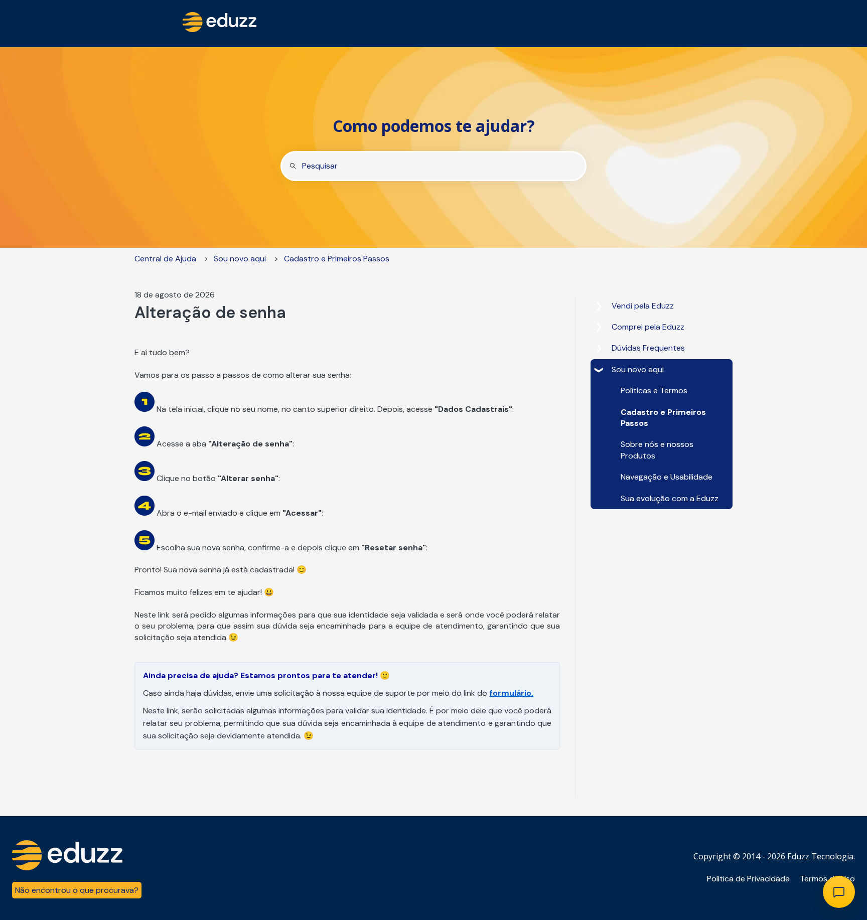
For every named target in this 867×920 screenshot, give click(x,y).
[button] (599, 306)
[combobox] (433, 166)
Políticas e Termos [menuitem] (654, 390)
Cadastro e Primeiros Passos (336, 258)
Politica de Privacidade (748, 878)
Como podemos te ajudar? (434, 125)
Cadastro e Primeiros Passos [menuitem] (663, 417)
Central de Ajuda (165, 258)
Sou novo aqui (240, 258)
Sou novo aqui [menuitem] (638, 369)
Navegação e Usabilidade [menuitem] (666, 477)
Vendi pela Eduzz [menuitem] (643, 305)
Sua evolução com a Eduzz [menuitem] (669, 498)
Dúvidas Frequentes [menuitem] (648, 348)
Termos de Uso (827, 878)
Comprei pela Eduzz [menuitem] (648, 327)
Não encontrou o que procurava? (76, 890)
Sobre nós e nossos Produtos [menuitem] (657, 450)
